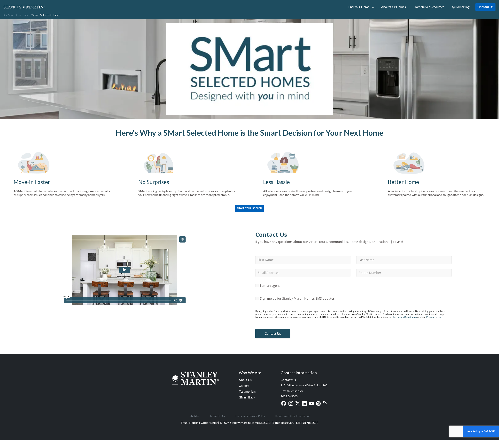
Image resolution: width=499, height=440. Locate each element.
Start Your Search (249, 208)
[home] (4, 14)
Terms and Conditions (405, 317)
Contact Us (485, 7)
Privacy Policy (433, 317)
